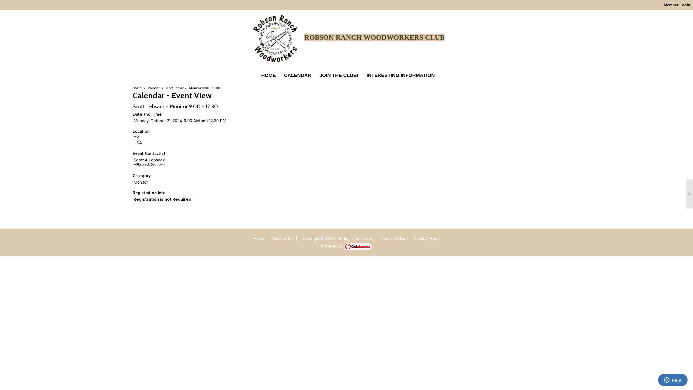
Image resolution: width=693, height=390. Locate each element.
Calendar (297, 75)
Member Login (677, 5)
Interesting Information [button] (401, 75)
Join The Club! (338, 75)
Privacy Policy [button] (426, 238)
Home (268, 75)
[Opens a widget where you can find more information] (673, 380)
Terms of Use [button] (393, 238)
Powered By (332, 246)
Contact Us (283, 238)
